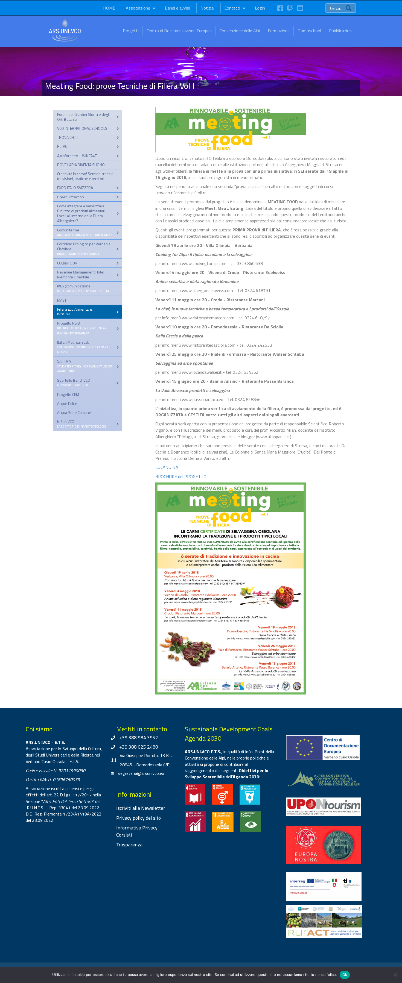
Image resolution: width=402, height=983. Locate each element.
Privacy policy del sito (138, 818)
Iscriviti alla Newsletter (140, 808)
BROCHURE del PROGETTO (180, 476)
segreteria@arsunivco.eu (141, 773)
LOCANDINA (166, 467)
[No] (395, 975)
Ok (344, 974)
